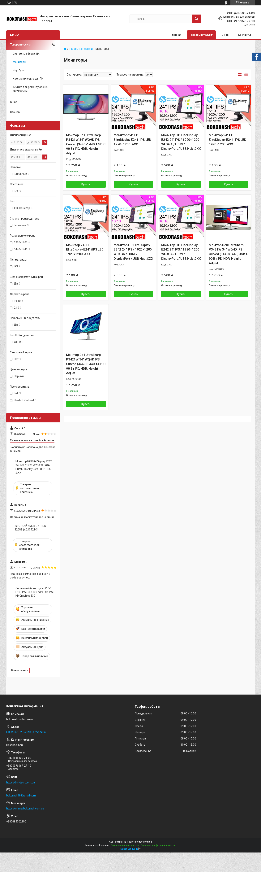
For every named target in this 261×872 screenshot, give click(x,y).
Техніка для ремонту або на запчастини (30, 88)
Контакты (244, 34)
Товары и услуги (201, 34)
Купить (85, 184)
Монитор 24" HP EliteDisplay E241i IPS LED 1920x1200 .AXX (132, 139)
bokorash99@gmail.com (21, 795)
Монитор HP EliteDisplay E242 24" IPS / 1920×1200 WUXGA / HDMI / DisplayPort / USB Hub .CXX (181, 141)
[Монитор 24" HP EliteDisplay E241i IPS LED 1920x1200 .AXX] (133, 107)
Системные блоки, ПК (26, 53)
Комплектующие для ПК (28, 78)
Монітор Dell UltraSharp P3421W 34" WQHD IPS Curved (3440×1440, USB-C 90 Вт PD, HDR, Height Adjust (85, 144)
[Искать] (196, 19)
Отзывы (15, 112)
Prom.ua (147, 841)
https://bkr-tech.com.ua (20, 782)
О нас (225, 34)
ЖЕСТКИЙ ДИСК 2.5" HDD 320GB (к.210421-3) (30, 527)
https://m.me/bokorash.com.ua (25, 808)
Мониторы (19, 61)
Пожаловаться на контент (125, 845)
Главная (176, 34)
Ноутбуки (18, 70)
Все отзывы (18, 670)
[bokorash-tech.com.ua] (21, 18)
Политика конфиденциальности (158, 845)
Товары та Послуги (81, 48)
